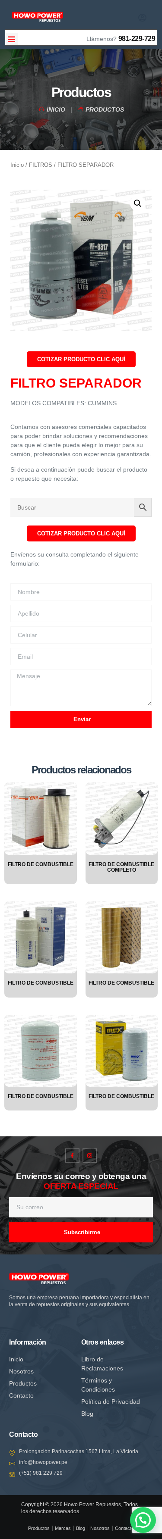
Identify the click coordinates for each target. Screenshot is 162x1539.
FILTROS (40, 165)
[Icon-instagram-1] (90, 1155)
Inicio (17, 165)
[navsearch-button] (109, 16)
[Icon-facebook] (72, 1155)
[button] (11, 39)
